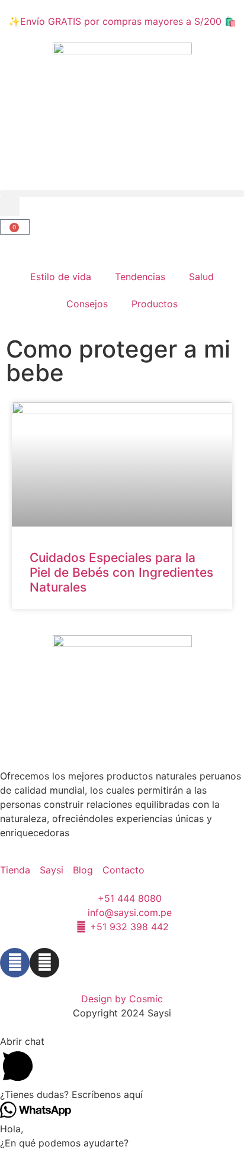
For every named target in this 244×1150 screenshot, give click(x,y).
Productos (154, 304)
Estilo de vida (60, 276)
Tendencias (140, 276)
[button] (122, 193)
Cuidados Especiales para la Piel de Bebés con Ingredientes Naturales (121, 572)
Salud (201, 276)
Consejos (87, 304)
